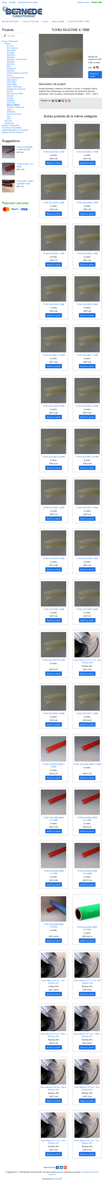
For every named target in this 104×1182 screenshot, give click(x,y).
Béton (9, 66)
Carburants (11, 68)
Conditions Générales (90, 1172)
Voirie (9, 118)
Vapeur (10, 109)
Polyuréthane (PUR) (15, 93)
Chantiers (11, 71)
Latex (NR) (11, 82)
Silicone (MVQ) (58, 21)
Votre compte (83, 2)
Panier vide (97, 2)
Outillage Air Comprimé (16, 89)
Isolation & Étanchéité (10, 125)
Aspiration (11, 57)
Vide (8, 116)
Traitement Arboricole (15, 107)
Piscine (10, 91)
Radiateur (11, 100)
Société (12, 2)
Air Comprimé (12, 48)
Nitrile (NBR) (12, 84)
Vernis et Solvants (14, 114)
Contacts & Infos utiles (28, 2)
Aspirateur (11, 55)
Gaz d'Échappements (15, 77)
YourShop (57, 1179)
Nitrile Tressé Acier (14, 86)
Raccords (8, 121)
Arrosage (10, 52)
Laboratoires (12, 80)
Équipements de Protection (13, 132)
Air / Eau (10, 46)
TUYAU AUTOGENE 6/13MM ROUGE (24, 148)
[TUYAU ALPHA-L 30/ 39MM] (8, 169)
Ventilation (11, 112)
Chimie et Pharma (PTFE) (17, 73)
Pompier (10, 96)
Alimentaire (11, 50)
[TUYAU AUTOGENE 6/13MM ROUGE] (8, 152)
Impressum (52, 1174)
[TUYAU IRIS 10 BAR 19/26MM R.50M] (8, 186)
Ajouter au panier (94, 74)
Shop (4, 2)
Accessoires (9, 123)
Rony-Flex (11, 102)
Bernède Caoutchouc (10, 21)
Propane (10, 98)
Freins (9, 75)
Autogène (11, 61)
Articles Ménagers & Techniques (15, 130)
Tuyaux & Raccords (31, 21)
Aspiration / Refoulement (17, 59)
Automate (11, 64)
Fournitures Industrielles (11, 127)
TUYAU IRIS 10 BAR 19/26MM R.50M (24, 182)
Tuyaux (45, 21)
